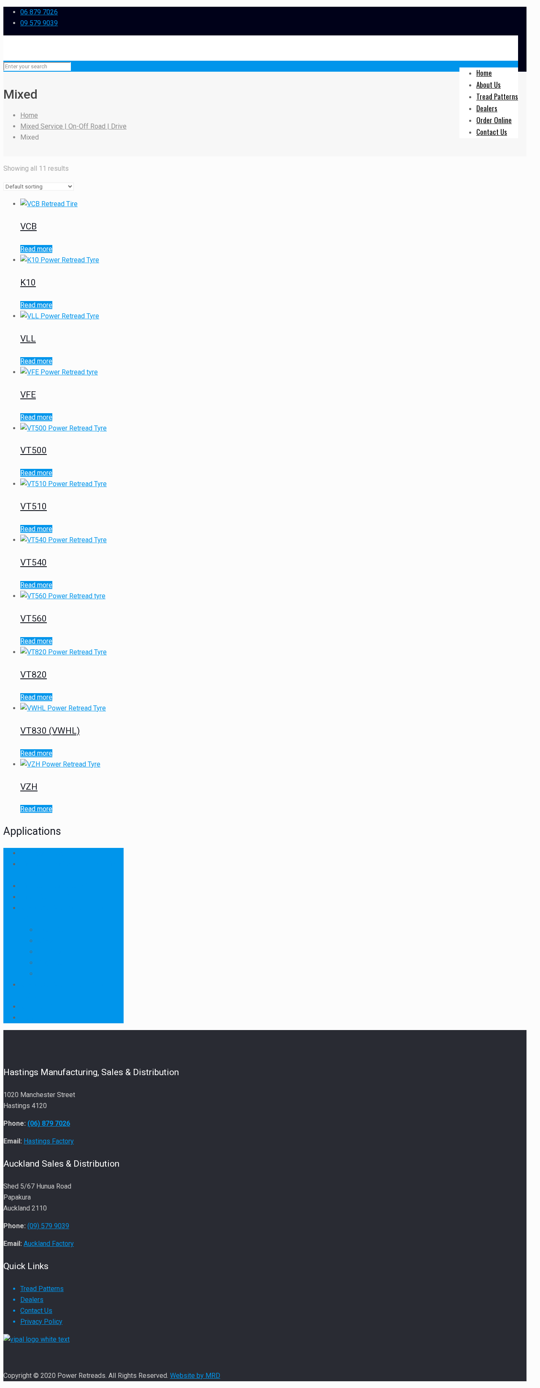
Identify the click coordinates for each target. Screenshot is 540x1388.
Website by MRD (195, 1376)
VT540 (33, 562)
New (27, 1018)
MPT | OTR (36, 1007)
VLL (28, 339)
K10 (28, 282)
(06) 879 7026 (48, 1123)
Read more (36, 249)
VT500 (33, 450)
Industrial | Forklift (47, 897)
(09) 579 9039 (48, 1226)
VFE (28, 395)
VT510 (33, 506)
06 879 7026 (39, 12)
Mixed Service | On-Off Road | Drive (73, 126)
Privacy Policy (41, 1322)
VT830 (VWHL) (50, 731)
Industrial (51, 930)
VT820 (33, 675)
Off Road (50, 952)
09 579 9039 (39, 23)
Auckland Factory (49, 1244)
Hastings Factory (49, 1141)
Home (29, 115)
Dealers (31, 1300)
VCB (28, 226)
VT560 (33, 618)
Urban (45, 974)
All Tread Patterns (46, 853)
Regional (50, 963)
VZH (29, 787)
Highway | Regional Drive (57, 886)
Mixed (46, 941)
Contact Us (36, 1311)
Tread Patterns (42, 1289)
